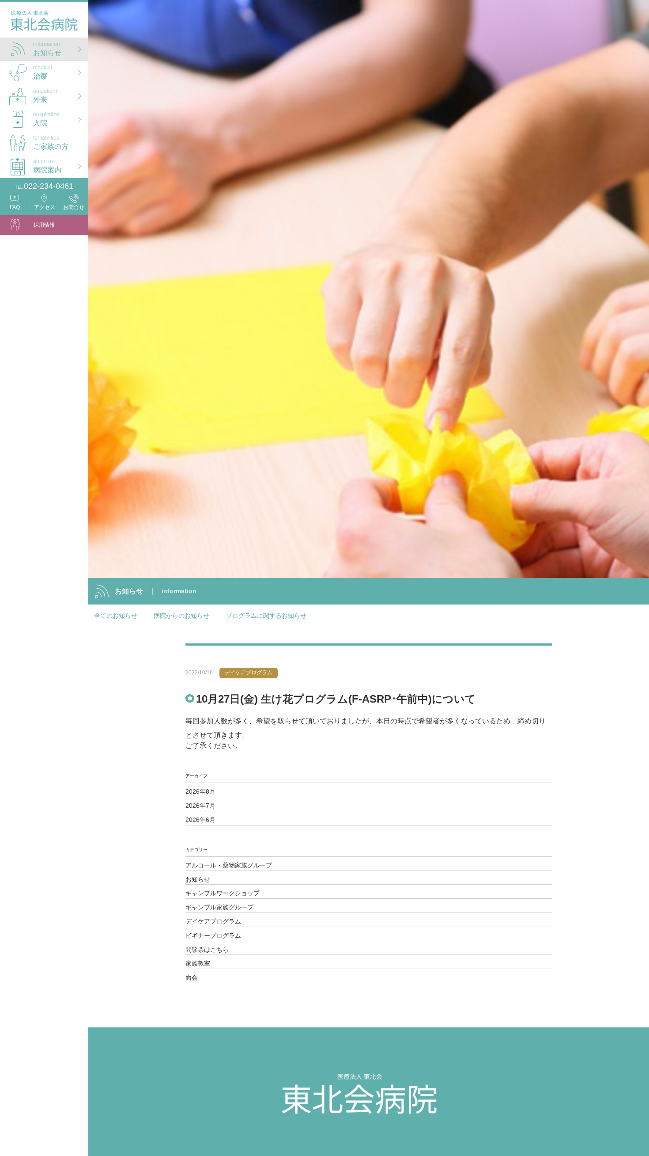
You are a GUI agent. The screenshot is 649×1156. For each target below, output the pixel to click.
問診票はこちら (207, 949)
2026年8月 (200, 791)
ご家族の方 (50, 142)
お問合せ (73, 207)
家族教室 (197, 963)
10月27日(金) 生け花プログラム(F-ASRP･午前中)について (336, 699)
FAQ (15, 207)
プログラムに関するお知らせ (266, 615)
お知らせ (47, 48)
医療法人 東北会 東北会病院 (44, 22)
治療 (42, 72)
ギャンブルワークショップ (222, 893)
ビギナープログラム (213, 935)
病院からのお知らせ (181, 615)
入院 (46, 118)
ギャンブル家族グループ (219, 907)
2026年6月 (200, 819)
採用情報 (44, 225)
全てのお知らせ (115, 615)
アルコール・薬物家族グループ (228, 865)
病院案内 (47, 165)
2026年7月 (200, 805)
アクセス (44, 207)
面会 (191, 977)
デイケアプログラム (213, 921)
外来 (45, 95)
